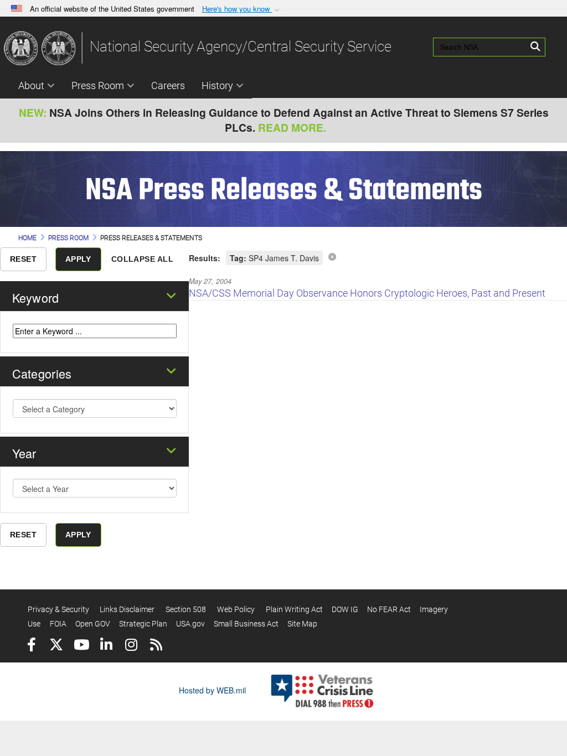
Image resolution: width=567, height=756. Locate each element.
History (217, 85)
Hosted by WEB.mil (212, 690)
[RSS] (156, 646)
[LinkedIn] (106, 646)
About (31, 85)
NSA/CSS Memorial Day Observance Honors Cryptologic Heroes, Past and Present (367, 293)
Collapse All (142, 259)
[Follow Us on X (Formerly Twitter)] (56, 646)
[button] (242, 9)
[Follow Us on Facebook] (31, 646)
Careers (168, 85)
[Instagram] (131, 646)
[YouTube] (81, 646)
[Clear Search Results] (332, 256)
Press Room (97, 85)
